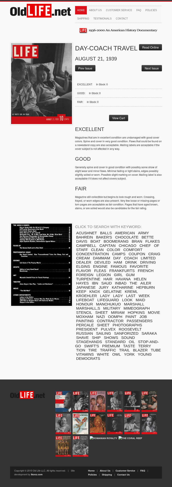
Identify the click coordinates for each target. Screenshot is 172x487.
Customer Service (119, 10)
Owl (116, 354)
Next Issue (152, 68)
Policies (151, 10)
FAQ (138, 10)
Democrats (88, 358)
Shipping (83, 18)
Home (81, 10)
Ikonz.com (37, 474)
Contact (122, 18)
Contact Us (123, 474)
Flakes (152, 241)
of (156, 246)
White (103, 354)
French (146, 271)
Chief (145, 246)
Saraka (149, 333)
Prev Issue (85, 68)
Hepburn (145, 287)
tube (156, 350)
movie (154, 312)
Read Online (150, 47)
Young (145, 354)
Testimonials (102, 18)
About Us (95, 10)
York (129, 354)
